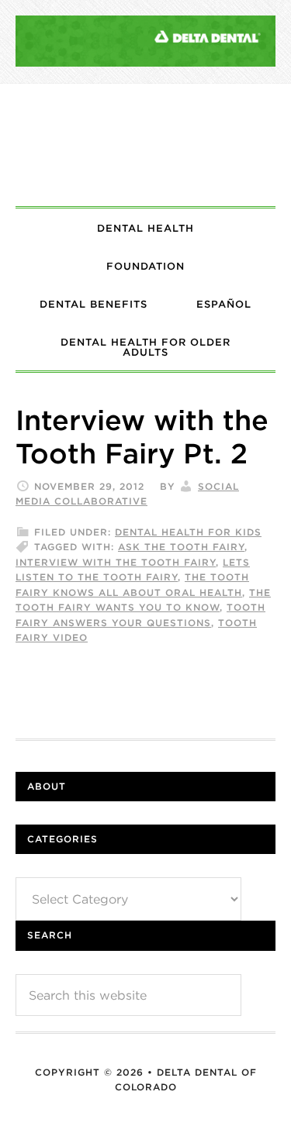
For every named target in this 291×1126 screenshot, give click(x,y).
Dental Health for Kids (188, 532)
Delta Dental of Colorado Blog (145, 145)
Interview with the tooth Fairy (116, 562)
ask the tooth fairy (181, 547)
